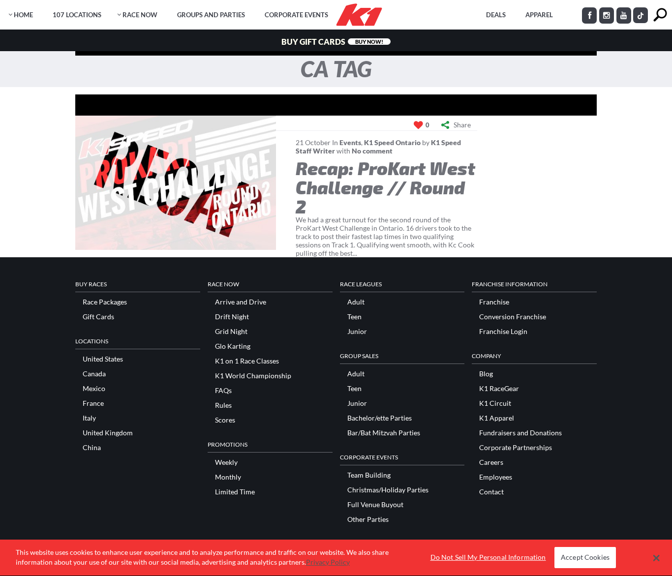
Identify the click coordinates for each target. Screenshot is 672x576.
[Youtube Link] (623, 15)
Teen (354, 316)
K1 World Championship (253, 375)
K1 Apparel (496, 418)
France (93, 403)
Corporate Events (296, 15)
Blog (486, 373)
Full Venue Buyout (375, 504)
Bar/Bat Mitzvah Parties (383, 432)
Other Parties (368, 519)
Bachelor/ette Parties (379, 418)
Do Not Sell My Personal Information (488, 557)
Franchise (494, 302)
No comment (372, 151)
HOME (23, 15)
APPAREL (539, 15)
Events (350, 142)
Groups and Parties (211, 15)
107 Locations (77, 15)
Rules (223, 405)
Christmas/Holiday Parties (387, 489)
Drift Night (232, 316)
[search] (660, 15)
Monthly (228, 477)
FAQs (223, 390)
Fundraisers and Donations (520, 432)
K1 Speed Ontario (392, 142)
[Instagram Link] (606, 15)
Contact (491, 491)
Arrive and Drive (240, 302)
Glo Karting (232, 346)
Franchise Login (503, 331)
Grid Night (231, 331)
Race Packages (105, 302)
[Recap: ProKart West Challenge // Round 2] (175, 183)
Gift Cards (98, 316)
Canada (94, 373)
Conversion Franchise (512, 316)
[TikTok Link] (640, 15)
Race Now (139, 15)
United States (103, 359)
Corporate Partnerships (515, 447)
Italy (89, 418)
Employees (495, 477)
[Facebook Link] (589, 15)
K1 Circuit (495, 403)
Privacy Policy (328, 562)
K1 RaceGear (499, 388)
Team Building (369, 475)
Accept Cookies (585, 557)
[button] (656, 557)
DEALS (496, 15)
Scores (225, 420)
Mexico (94, 388)
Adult (356, 302)
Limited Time (235, 491)
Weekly (226, 462)
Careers (491, 462)
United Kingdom (108, 432)
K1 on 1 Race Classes (247, 361)
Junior (357, 331)
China (92, 447)
